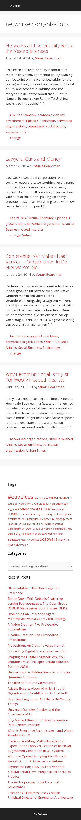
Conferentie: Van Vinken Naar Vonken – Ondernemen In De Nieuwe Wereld (36, 261)
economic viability (51, 115)
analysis (43, 497)
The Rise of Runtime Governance (31, 682)
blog (34, 503)
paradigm (16, 533)
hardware (46, 523)
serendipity (36, 126)
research (25, 540)
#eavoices (20, 496)
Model (21, 528)
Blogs (42, 503)
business (50, 503)
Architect (53, 497)
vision (24, 544)
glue (29, 523)
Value (26, 235)
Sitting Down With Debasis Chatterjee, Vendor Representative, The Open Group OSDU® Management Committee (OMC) (37, 603)
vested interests (32, 229)
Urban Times (36, 450)
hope (21, 223)
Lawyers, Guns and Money (33, 158)
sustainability (16, 132)
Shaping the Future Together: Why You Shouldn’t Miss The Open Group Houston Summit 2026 (38, 662)
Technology (51, 347)
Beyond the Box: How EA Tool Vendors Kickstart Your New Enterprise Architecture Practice (39, 772)
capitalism (18, 218)
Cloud (46, 508)
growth (11, 223)
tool (68, 539)
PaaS (69, 528)
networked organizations (45, 223)
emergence (39, 514)
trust (10, 544)
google (36, 523)
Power (48, 533)
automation (14, 503)
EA (31, 514)
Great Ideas (49, 336)
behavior (26, 503)
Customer (23, 514)
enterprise (51, 514)
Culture (13, 514)
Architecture (65, 497)
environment (15, 120)
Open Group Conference (40, 528)
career (24, 509)
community (58, 509)
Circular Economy (23, 115)
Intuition (48, 120)
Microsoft (13, 528)
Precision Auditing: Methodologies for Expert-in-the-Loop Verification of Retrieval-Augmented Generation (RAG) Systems (40, 746)
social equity (55, 126)
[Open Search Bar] (75, 5)
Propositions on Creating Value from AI (36, 645)
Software (49, 539)
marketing (57, 523)
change (15, 138)
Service (35, 539)
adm (36, 497)
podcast (39, 533)
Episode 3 (33, 120)
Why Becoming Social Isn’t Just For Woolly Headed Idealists (37, 377)
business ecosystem (25, 336)
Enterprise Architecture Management (48, 519)
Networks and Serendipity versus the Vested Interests (40, 48)
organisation (61, 528)
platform (29, 533)
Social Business (29, 347)
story (61, 539)
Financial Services (17, 523)
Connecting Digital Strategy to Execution (37, 651)
